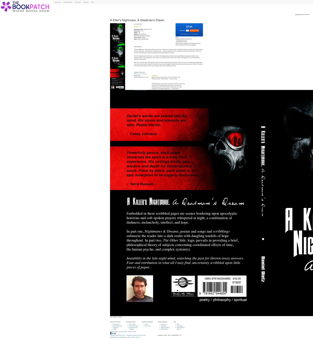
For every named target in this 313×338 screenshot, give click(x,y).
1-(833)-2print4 (122, 331)
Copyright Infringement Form (117, 335)
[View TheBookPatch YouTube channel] (115, 333)
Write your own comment (140, 74)
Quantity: (182, 30)
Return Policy (164, 329)
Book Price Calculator (164, 325)
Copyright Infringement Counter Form (136, 335)
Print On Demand (133, 326)
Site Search (180, 326)
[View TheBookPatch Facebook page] (111, 333)
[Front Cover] (117, 56)
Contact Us (148, 326)
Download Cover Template (133, 328)
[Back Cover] (117, 78)
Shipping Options (165, 327)
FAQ (178, 324)
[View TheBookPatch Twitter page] (113, 333)
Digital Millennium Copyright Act (118, 337)
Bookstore (86, 2)
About (146, 324)
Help (92, 2)
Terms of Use (131, 337)
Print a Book (78, 2)
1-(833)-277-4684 (131, 331)
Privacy (138, 337)
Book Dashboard (68, 2)
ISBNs (114, 329)
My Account (58, 2)
